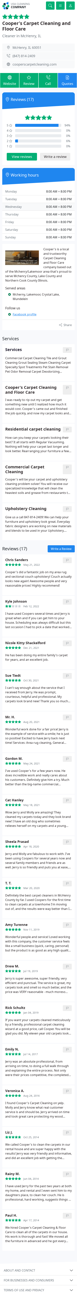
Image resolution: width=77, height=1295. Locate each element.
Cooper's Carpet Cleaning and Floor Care (36, 26)
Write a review (55, 156)
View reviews (22, 156)
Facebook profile (24, 314)
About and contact (19, 1270)
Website (9, 83)
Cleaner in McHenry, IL (21, 35)
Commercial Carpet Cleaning (24, 469)
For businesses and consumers (29, 1280)
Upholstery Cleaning (26, 508)
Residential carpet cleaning (33, 429)
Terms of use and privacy (24, 1290)
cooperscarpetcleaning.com (35, 64)
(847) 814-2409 (24, 56)
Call (48, 83)
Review (28, 83)
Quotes (67, 83)
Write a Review (61, 549)
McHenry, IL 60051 (27, 47)
